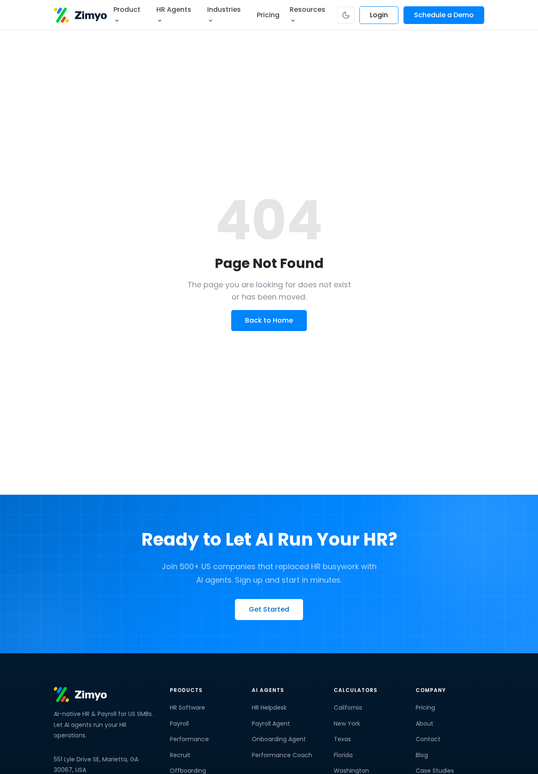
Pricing (268, 15)
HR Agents (173, 9)
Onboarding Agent (279, 739)
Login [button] (379, 15)
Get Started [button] (269, 609)
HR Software (187, 707)
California (348, 707)
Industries (224, 9)
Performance (189, 739)
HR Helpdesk (269, 707)
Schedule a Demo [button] (444, 15)
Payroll (179, 723)
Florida (343, 755)
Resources (307, 9)
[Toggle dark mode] (346, 15)
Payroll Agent (271, 723)
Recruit (180, 755)
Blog (422, 755)
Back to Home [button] (269, 320)
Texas (342, 739)
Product (126, 9)
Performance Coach (282, 755)
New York (347, 723)
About (424, 723)
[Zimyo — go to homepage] (80, 15)
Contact (428, 739)
